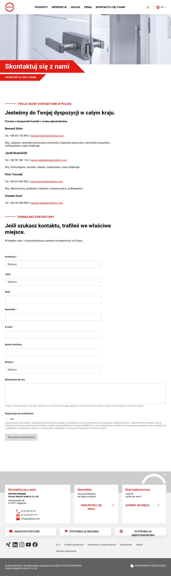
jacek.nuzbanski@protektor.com (49, 160)
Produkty (41, 7)
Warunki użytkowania (66, 551)
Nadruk (139, 544)
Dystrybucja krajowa (84, 531)
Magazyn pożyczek (27, 531)
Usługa (75, 7)
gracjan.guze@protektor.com (47, 202)
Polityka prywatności (74, 544)
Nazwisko (11, 309)
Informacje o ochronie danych (102, 544)
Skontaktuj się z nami (110, 7)
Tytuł (7, 274)
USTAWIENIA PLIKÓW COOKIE (150, 565)
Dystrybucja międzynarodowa (143, 533)
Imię (8, 292)
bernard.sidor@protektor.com (47, 135)
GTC (58, 544)
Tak (12, 419)
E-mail (9, 327)
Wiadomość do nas (15, 379)
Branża (9, 362)
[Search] (148, 7)
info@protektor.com (30, 518)
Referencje (59, 7)
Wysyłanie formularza (21, 437)
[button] (161, 7)
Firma (88, 7)
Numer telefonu (13, 344)
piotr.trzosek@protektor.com (47, 181)
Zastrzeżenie (126, 544)
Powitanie (11, 256)
